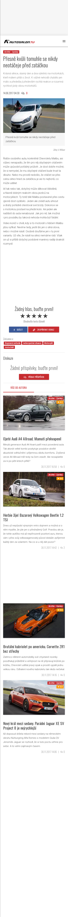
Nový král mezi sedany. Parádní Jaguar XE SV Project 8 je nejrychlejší (33, 725)
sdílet (19, 329)
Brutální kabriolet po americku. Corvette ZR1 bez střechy (34, 649)
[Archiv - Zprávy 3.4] (34, 489)
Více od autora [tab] (18, 388)
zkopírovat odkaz (45, 329)
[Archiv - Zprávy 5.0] (34, 620)
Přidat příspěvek (36, 377)
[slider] (34, 315)
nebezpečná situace (32, 343)
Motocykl (48, 343)
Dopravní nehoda (12, 343)
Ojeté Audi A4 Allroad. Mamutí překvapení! (32, 438)
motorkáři (9, 347)
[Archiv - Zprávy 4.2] (34, 412)
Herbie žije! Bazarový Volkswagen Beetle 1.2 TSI (33, 517)
